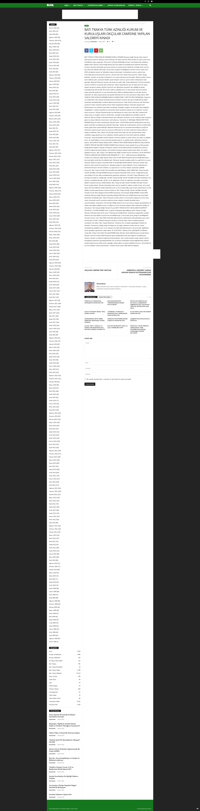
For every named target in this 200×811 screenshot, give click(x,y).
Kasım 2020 (52, 178)
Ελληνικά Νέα (53, 704)
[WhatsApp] (101, 50)
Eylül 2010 (52, 560)
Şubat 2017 (52, 319)
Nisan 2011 (52, 538)
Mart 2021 (52, 166)
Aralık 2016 (52, 325)
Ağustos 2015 (53, 375)
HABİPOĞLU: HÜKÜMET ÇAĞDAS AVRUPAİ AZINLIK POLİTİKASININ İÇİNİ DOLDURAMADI (136, 272)
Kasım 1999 (52, 641)
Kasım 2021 (52, 141)
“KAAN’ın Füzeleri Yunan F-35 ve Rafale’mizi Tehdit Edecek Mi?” (61, 768)
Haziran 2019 (53, 231)
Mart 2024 (52, 53)
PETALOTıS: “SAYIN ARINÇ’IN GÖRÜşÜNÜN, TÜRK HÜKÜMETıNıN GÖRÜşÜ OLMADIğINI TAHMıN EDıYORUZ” (139, 329)
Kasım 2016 (52, 328)
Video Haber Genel (54, 698)
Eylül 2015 (52, 372)
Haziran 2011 (53, 532)
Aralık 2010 (52, 551)
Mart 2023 (52, 90)
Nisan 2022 (52, 125)
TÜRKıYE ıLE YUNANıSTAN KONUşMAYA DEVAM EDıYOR (93, 302)
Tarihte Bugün (53, 686)
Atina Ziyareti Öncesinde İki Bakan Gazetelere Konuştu (62, 716)
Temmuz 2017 (53, 303)
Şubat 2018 (52, 281)
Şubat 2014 (52, 432)
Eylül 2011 (52, 522)
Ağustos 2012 (53, 488)
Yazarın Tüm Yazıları (104, 297)
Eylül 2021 (52, 147)
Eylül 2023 (52, 72)
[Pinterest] (96, 50)
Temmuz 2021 (53, 153)
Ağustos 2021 (53, 150)
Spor (50, 682)
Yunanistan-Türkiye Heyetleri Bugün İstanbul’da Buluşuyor (63, 786)
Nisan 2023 (52, 87)
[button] (150, 5)
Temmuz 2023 (53, 78)
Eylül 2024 (52, 34)
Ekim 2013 (52, 444)
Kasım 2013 (52, 441)
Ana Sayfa (86, 23)
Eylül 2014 (52, 410)
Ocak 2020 (52, 209)
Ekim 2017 (52, 294)
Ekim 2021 (52, 144)
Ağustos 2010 (53, 563)
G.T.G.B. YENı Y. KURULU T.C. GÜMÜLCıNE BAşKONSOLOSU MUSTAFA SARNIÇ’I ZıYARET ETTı (94, 327)
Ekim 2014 (52, 407)
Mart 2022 (52, 128)
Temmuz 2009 (53, 604)
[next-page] (150, 297)
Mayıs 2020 (52, 197)
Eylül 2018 (52, 259)
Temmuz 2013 (53, 454)
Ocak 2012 (52, 510)
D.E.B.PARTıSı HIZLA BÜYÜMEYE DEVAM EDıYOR (140, 312)
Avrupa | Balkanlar (54, 657)
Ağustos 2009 (53, 601)
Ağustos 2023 (53, 75)
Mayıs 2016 (52, 347)
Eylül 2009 (52, 598)
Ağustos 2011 (53, 526)
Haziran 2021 (53, 156)
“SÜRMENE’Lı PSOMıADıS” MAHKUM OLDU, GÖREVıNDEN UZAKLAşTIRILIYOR (117, 313)
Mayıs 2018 (52, 272)
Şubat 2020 (52, 206)
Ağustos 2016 (53, 338)
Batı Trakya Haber (54, 670)
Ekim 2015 (52, 369)
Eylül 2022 (52, 109)
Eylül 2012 (52, 485)
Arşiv (66, 5)
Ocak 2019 (52, 247)
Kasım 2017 (52, 291)
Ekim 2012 (52, 482)
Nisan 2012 (52, 501)
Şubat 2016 (52, 357)
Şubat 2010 (52, 582)
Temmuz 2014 (53, 416)
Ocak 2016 (52, 360)
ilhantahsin (94, 41)
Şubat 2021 (52, 169)
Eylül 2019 (52, 222)
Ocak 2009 (52, 623)
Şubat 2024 (52, 56)
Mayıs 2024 (52, 47)
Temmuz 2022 (53, 115)
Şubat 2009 (52, 620)
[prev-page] (148, 297)
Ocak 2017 (52, 322)
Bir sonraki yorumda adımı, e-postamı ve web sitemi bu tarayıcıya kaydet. (109, 379)
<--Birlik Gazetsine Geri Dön (143, 808)
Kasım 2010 (52, 554)
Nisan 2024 (52, 50)
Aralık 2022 (52, 100)
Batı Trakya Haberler (55, 673)
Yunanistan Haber (95, 5)
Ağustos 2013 (53, 450)
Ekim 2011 (52, 519)
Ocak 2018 (52, 285)
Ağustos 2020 (53, 187)
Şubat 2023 (52, 94)
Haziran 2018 (53, 269)
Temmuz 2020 (53, 191)
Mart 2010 (52, 579)
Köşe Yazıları (53, 676)
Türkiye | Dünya (134, 5)
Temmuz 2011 (53, 529)
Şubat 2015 (52, 394)
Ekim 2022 (52, 106)
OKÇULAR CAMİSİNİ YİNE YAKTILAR (97, 270)
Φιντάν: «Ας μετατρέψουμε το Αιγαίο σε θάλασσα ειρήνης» (64, 759)
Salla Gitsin (52, 679)
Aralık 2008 (52, 626)
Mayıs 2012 (52, 497)
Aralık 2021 (52, 137)
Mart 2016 (52, 353)
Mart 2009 (52, 616)
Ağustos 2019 (53, 225)
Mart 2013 (52, 466)
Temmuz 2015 (53, 378)
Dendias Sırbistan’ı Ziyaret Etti (60, 794)
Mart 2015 (52, 391)
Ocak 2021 (52, 172)
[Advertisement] (100, 14)
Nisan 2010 (52, 576)
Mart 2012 (52, 504)
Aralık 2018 (52, 250)
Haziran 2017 (53, 306)
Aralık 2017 (52, 288)
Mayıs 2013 (52, 460)
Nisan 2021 (52, 162)
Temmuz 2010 (53, 566)
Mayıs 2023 (52, 84)
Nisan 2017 (52, 313)
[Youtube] (151, 1)
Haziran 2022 (53, 119)
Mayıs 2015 (52, 385)
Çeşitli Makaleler (91, 297)
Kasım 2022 (52, 103)
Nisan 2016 (52, 350)
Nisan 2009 (52, 613)
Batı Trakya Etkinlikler (55, 667)
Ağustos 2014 (53, 413)
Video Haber (52, 695)
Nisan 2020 (52, 200)
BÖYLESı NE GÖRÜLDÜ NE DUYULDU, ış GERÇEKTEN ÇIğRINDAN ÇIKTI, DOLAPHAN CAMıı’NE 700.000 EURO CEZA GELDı (139, 304)
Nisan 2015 (52, 388)
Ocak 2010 (52, 585)
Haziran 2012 (53, 494)
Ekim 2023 (52, 69)
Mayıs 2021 (52, 159)
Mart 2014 (52, 429)
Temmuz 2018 (53, 266)
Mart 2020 (52, 203)
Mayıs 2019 (52, 234)
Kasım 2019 (52, 216)
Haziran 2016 (53, 344)
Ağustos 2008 (53, 638)
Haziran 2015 (53, 382)
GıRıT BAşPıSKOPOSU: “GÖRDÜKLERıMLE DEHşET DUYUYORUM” (115, 302)
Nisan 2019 (52, 238)
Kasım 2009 (52, 591)
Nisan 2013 (52, 463)
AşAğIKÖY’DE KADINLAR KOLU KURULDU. (140, 319)
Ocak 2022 (52, 134)
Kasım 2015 (52, 366)
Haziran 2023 (53, 81)
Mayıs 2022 (52, 122)
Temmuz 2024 (53, 40)
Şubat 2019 (52, 244)
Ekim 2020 (52, 181)
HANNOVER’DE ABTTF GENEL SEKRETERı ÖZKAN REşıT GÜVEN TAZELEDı (94, 320)
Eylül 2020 (52, 184)
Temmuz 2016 (53, 341)
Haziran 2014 (53, 419)
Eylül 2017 (52, 297)
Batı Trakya (78, 5)
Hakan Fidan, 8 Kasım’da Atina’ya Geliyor (64, 733)
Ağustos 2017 (53, 300)
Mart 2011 (52, 541)
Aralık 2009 (52, 588)
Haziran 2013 (53, 457)
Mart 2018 (52, 278)
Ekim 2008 (52, 632)
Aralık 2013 (52, 438)
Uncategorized (53, 692)
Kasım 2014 (52, 404)
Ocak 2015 (52, 397)
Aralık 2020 (52, 175)
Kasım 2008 (52, 629)
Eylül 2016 (52, 335)
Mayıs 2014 (52, 422)
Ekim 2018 (52, 256)
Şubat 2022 (52, 131)
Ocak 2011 (52, 548)
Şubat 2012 (52, 507)
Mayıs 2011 (52, 535)
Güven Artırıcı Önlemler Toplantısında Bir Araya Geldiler (64, 750)
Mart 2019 (52, 241)
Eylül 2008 (52, 635)
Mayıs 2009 (52, 610)
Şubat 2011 (52, 544)
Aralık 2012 (52, 476)
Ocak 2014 (52, 435)
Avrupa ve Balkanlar (116, 5)
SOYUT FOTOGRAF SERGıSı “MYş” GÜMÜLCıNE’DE (94, 312)
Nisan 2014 (52, 425)
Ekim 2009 (52, 594)
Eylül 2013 (52, 447)
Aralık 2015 (52, 363)
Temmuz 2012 (53, 491)
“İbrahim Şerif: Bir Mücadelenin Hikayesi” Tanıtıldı (64, 741)
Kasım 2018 (52, 253)
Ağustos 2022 (53, 112)
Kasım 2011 (52, 516)
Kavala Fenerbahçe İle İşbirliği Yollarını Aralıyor (63, 777)
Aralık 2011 (52, 513)
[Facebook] (145, 1)
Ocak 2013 (52, 472)
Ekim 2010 (52, 557)
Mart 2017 (52, 316)
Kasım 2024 (52, 28)
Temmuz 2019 (53, 228)
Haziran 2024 (53, 43)
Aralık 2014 (52, 400)
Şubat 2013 (52, 469)
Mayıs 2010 (52, 573)
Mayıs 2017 (52, 310)
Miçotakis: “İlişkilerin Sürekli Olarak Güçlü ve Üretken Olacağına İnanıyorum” (64, 725)
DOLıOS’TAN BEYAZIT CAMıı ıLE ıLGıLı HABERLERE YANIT (117, 327)
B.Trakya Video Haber (55, 661)
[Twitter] (148, 1)
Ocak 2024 (52, 59)
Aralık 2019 (52, 213)
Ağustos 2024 (53, 37)
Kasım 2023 (52, 65)
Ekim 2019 (52, 219)
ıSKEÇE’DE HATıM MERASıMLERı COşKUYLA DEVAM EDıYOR (117, 319)
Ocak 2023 (52, 97)
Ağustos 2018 (53, 263)
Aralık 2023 (52, 62)
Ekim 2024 (52, 31)
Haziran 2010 (53, 569)
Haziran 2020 (53, 194)
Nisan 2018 (52, 275)
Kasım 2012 (52, 479)
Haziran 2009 (53, 607)
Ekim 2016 (52, 331)
